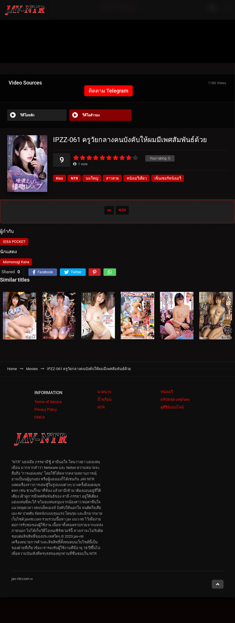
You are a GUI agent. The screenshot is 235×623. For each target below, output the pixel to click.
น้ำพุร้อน (104, 399)
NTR (74, 178)
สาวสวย (112, 178)
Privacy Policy (45, 409)
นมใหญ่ (92, 178)
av (109, 210)
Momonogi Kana (16, 262)
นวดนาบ (104, 392)
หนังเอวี (166, 392)
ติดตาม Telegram (108, 91)
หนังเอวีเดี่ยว (137, 178)
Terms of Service (48, 402)
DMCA (39, 417)
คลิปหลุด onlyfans (175, 399)
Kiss (59, 178)
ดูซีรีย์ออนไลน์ (172, 407)
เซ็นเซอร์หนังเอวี (167, 178)
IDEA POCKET (14, 241)
